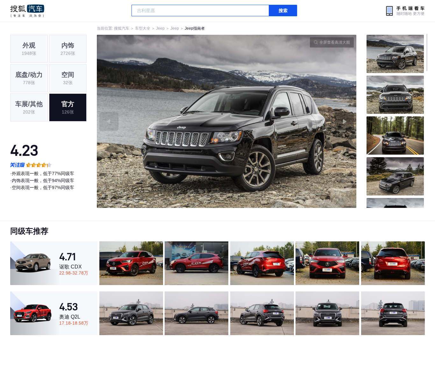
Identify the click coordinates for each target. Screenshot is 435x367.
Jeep (160, 28)
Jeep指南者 (195, 28)
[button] (162, 121)
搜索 (283, 10)
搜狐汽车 (27, 10)
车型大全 (142, 28)
